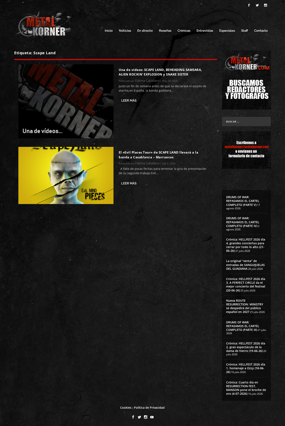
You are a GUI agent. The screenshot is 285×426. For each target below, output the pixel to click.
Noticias (125, 31)
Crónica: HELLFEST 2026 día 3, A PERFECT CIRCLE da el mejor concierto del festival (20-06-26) (245, 284)
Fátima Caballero (147, 80)
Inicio (109, 31)
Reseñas (165, 31)
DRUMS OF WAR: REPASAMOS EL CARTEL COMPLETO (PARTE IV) (242, 222)
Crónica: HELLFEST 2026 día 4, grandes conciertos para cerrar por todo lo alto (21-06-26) (245, 245)
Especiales (227, 31)
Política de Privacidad (149, 408)
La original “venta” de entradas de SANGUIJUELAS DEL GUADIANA (245, 264)
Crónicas (184, 31)
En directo (145, 31)
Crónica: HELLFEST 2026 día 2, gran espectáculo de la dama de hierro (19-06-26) (245, 347)
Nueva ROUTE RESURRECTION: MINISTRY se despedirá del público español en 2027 (244, 306)
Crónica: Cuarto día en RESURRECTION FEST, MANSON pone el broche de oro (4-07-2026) (246, 388)
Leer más (128, 100)
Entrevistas (205, 31)
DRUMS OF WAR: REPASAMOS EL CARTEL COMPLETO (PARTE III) (242, 326)
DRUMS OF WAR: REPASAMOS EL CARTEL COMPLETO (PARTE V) (242, 201)
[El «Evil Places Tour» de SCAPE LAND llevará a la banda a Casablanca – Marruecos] (65, 175)
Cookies (125, 408)
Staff (244, 31)
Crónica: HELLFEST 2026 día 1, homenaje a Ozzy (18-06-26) (245, 368)
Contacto (261, 31)
